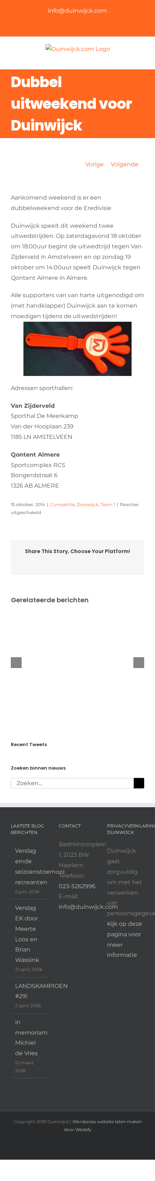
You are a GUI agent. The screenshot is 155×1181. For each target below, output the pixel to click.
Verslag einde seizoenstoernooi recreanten (29, 866)
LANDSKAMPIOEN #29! (29, 991)
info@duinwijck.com (77, 10)
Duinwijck (87, 504)
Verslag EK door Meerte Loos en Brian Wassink (27, 933)
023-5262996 (77, 886)
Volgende (124, 164)
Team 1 (108, 504)
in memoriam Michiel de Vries (29, 1038)
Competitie (62, 504)
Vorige (94, 164)
